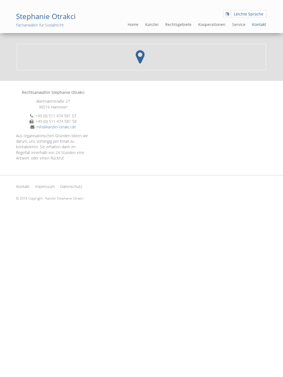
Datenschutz (71, 186)
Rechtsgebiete (178, 24)
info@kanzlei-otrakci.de (56, 126)
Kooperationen (212, 24)
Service (238, 24)
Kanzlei (152, 24)
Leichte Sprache (248, 14)
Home (133, 24)
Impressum (45, 186)
